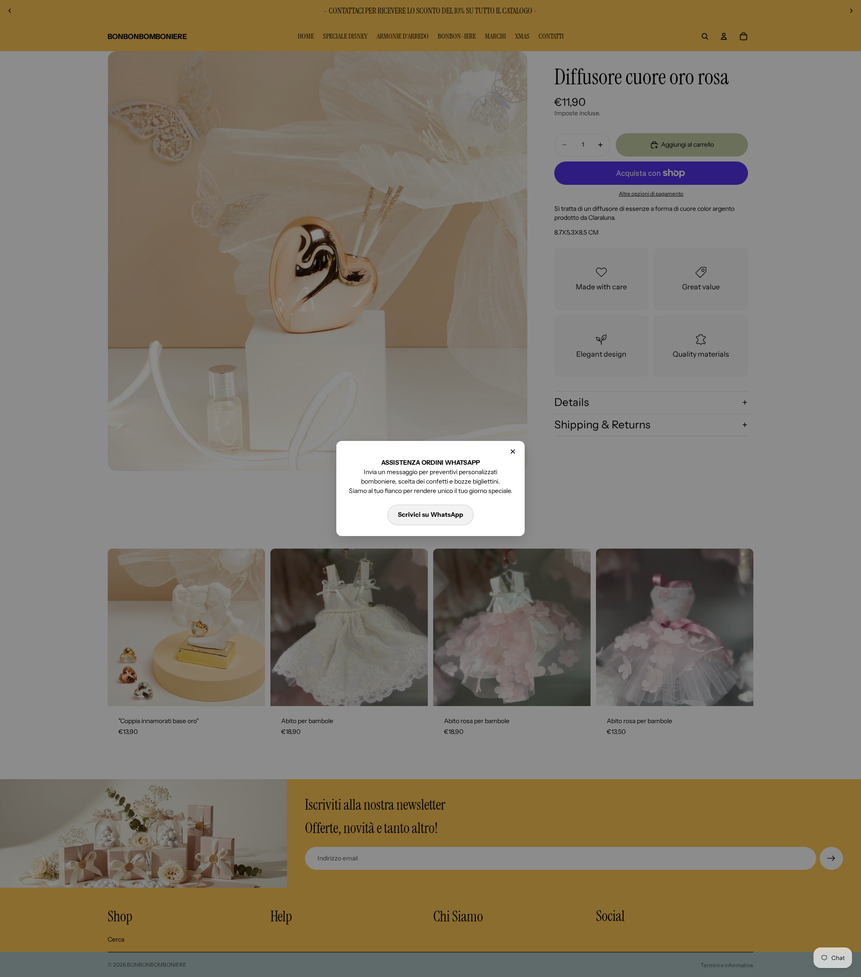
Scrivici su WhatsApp (430, 514)
